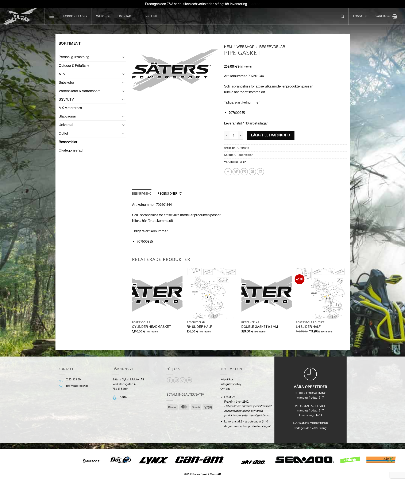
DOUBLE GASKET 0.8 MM (259, 326)
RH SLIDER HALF (199, 326)
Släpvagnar (67, 116)
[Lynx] (153, 460)
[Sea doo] (304, 459)
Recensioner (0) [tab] (170, 193)
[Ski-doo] (252, 461)
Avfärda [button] (254, 4)
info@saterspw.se (77, 385)
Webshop (103, 16)
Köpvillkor (226, 379)
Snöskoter (66, 83)
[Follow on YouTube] (189, 380)
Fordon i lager (75, 16)
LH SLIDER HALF (308, 326)
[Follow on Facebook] (170, 380)
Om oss (225, 388)
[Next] (346, 305)
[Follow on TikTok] (183, 380)
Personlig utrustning (74, 57)
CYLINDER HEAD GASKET (151, 326)
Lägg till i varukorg (270, 135)
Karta (123, 397)
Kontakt (126, 16)
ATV (62, 74)
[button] (52, 16)
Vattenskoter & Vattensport (79, 91)
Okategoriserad (70, 150)
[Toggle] (123, 57)
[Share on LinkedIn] (260, 171)
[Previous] (132, 305)
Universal (66, 125)
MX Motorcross (70, 108)
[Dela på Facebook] (228, 171)
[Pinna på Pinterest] (252, 171)
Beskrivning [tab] (141, 193)
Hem (228, 47)
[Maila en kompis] (244, 171)
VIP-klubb (149, 16)
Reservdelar (68, 142)
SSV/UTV (66, 99)
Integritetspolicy (230, 384)
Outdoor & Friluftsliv (74, 66)
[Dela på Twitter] (236, 171)
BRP (243, 161)
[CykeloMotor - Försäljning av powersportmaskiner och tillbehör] (20, 16)
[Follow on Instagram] (176, 380)
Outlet (63, 133)
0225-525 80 (73, 379)
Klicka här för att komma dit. (245, 92)
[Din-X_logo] (381, 459)
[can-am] (202, 459)
